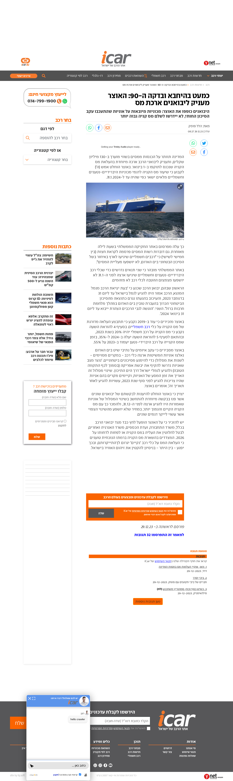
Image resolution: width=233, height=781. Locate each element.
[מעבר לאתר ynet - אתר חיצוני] (212, 62)
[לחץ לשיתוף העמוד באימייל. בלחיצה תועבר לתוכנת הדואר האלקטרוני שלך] (107, 127)
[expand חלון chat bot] (34, 698)
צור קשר (167, 752)
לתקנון (62, 425)
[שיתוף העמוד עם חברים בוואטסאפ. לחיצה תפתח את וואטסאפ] (89, 127)
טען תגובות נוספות (147, 601)
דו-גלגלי (97, 75)
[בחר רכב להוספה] (47, 138)
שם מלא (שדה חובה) (54, 397)
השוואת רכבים (134, 75)
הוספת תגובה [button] (198, 551)
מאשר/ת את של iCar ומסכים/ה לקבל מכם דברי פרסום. (150, 512)
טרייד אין (27, 748)
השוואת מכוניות (100, 748)
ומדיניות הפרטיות (140, 510)
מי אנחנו (191, 748)
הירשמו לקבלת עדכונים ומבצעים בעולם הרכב (91, 712)
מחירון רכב (114, 75)
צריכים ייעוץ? (24, 75)
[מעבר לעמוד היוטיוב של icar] (110, 765)
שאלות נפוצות (187, 755)
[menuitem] (213, 76)
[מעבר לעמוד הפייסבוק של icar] (105, 765)
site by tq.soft (17, 775)
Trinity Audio (120, 147)
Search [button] (43, 75)
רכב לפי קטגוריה (77, 75)
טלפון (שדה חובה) (55, 408)
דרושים (168, 748)
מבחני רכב (176, 75)
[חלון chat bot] (58, 737)
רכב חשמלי (158, 75)
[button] (159, 534)
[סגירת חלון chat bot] (29, 698)
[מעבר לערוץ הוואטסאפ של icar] (95, 765)
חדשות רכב (194, 75)
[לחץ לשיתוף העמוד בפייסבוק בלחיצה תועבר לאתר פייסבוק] (98, 127)
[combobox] (47, 159)
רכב (208, 84)
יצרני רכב (217, 76)
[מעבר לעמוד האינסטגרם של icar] (100, 765)
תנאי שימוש (189, 752)
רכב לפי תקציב (101, 752)
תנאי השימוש (156, 510)
